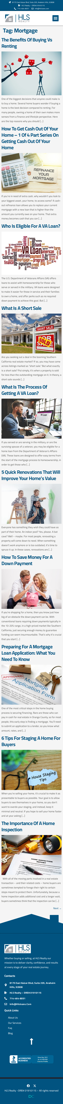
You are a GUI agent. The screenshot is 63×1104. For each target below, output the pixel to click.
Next (57, 908)
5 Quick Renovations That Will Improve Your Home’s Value (30, 475)
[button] (55, 18)
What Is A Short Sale (21, 308)
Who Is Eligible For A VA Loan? (30, 225)
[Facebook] (28, 1085)
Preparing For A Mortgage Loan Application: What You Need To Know (28, 653)
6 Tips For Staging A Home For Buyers (30, 741)
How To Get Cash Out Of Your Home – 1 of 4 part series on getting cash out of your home (30, 138)
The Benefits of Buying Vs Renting (26, 42)
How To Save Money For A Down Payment (27, 560)
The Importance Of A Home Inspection (28, 826)
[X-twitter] (34, 1085)
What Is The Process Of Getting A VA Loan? (24, 390)
